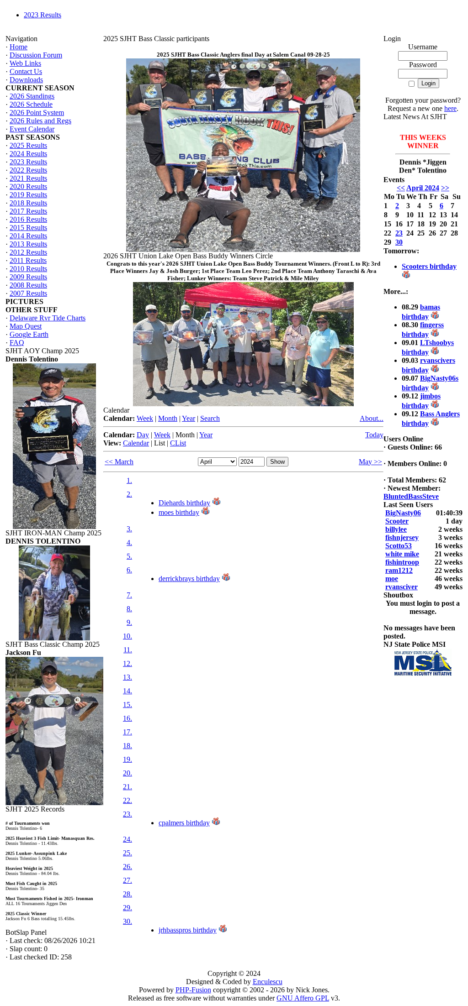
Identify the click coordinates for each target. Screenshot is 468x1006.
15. (127, 704)
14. (127, 691)
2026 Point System (37, 112)
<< (401, 188)
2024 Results (28, 153)
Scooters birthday (429, 266)
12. (127, 663)
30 (399, 242)
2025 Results (28, 145)
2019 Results (28, 195)
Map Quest (26, 326)
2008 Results (28, 285)
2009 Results (28, 277)
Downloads (26, 80)
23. (127, 814)
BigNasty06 (403, 513)
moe (391, 578)
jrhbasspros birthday (188, 930)
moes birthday (179, 512)
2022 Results (28, 170)
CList (178, 443)
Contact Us (26, 71)
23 (399, 233)
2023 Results (42, 15)
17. (127, 732)
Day (143, 435)
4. (129, 542)
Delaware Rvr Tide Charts (47, 318)
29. (127, 908)
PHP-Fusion (193, 990)
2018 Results (28, 203)
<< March (119, 462)
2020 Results (28, 186)
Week (145, 418)
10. (127, 636)
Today (374, 435)
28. (127, 894)
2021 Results (28, 178)
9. (129, 622)
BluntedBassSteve (411, 496)
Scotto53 (398, 546)
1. (129, 480)
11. (127, 650)
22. (127, 800)
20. (127, 773)
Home (18, 47)
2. (129, 494)
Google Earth (29, 334)
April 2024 (422, 188)
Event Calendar (32, 129)
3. (129, 529)
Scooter (397, 521)
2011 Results (28, 260)
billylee (396, 529)
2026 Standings (32, 96)
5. (129, 556)
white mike (402, 554)
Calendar (136, 443)
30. (127, 921)
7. (129, 595)
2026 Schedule (31, 104)
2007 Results (28, 293)
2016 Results (28, 219)
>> (445, 188)
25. (127, 853)
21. (127, 787)
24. (127, 839)
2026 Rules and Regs (40, 121)
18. (127, 745)
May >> (370, 462)
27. (127, 880)
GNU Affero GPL (303, 998)
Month (167, 418)
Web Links (25, 63)
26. (127, 866)
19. (127, 759)
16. (127, 718)
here (450, 108)
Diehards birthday (184, 503)
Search (210, 418)
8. (129, 609)
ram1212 (399, 570)
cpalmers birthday (184, 823)
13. (127, 677)
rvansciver (401, 587)
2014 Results (28, 236)
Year (188, 418)
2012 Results (28, 252)
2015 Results (28, 227)
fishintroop (402, 562)
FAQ (17, 342)
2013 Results (28, 244)
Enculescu (267, 981)
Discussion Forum (36, 55)
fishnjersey (402, 537)
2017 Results (28, 211)
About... (371, 418)
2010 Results (28, 268)
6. (129, 570)
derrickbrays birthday (189, 578)
